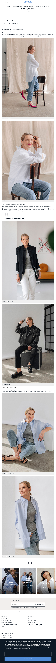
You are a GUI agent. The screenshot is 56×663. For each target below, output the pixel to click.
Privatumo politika (19, 607)
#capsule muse (17, 6)
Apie (41, 6)
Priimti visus (28, 659)
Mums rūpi (4, 629)
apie (2, 627)
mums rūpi (47, 6)
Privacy (32, 611)
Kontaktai (31, 616)
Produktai (9, 6)
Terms (35, 611)
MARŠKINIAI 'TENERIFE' (7, 118)
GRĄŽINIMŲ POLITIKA (6, 635)
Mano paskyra (32, 620)
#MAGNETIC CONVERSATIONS (31, 6)
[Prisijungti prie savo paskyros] (2, 2)
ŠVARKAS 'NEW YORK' (6, 301)
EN (8, 2)
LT (6, 2)
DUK (29, 618)
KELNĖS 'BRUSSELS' (6, 384)
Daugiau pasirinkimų (28, 654)
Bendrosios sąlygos (7, 633)
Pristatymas (32, 622)
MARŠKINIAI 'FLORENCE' (7, 473)
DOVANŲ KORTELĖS (6, 620)
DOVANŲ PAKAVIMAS (6, 622)
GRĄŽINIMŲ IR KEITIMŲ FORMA (36, 624)
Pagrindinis (4, 616)
